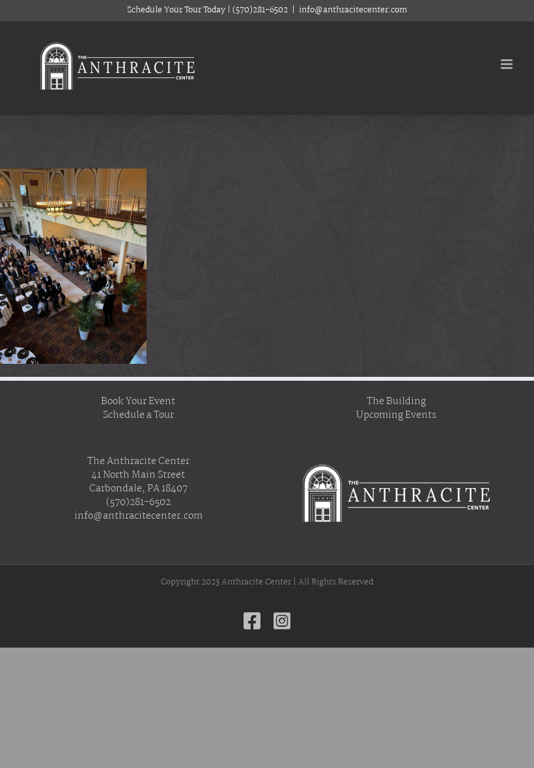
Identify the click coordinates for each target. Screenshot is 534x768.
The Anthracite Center (138, 462)
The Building (396, 402)
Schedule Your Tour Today (176, 10)
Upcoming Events (396, 415)
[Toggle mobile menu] (507, 64)
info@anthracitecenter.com (353, 10)
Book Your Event (138, 402)
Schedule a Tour (138, 415)
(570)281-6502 (260, 10)
